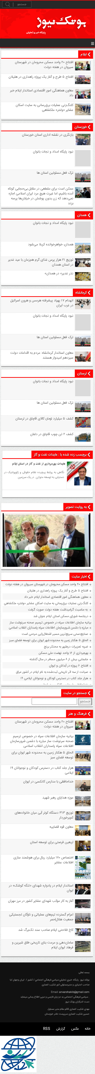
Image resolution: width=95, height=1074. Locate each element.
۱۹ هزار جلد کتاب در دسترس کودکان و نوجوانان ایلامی (54, 678)
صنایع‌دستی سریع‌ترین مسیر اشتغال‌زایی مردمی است (55, 634)
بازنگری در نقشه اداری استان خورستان (47, 135)
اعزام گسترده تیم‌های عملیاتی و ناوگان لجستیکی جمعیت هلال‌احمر (41, 917)
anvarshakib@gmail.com (74, 992)
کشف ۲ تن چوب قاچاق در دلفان (51, 434)
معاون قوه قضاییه (61, 827)
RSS (46, 1029)
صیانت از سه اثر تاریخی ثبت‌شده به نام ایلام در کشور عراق (52, 672)
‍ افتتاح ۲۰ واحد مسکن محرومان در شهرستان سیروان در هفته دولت (43, 65)
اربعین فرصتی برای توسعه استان (51, 842)
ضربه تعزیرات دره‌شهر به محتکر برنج (66, 646)
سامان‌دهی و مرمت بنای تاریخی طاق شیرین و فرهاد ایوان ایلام (42, 945)
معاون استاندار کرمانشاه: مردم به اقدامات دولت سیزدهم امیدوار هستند (41, 355)
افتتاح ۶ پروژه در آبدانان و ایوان (68, 665)
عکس (75, 1029)
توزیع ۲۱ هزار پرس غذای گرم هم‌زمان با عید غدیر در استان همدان (40, 262)
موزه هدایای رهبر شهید (57, 797)
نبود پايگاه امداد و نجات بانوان (53, 151)
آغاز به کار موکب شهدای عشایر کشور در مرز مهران (40, 901)
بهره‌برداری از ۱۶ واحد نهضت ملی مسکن (63, 653)
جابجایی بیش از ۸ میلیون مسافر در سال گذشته (58, 659)
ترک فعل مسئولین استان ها (55, 173)
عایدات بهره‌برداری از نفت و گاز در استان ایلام (38, 463)
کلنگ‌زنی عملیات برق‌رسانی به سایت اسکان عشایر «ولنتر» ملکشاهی (44, 108)
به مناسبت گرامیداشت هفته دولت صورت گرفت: (58, 609)
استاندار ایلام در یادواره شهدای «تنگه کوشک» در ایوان (41, 888)
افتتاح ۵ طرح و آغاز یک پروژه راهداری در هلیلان (41, 77)
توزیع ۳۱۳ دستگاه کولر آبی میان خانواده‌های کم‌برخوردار (44, 815)
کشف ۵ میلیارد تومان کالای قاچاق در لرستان (44, 418)
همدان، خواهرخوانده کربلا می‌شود (50, 244)
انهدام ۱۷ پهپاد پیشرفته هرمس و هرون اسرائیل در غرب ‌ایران (41, 303)
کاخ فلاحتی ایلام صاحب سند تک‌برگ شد (45, 930)
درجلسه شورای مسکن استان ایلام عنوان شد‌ (60, 616)
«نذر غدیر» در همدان (59, 273)
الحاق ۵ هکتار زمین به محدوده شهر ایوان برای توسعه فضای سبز (48, 640)
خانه (87, 1029)
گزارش (60, 1029)
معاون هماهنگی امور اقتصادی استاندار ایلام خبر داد (41, 93)
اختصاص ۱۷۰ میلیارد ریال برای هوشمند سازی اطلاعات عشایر (43, 860)
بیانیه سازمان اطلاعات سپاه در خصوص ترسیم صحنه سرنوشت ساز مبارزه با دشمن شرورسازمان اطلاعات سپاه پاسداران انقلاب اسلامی (50, 625)
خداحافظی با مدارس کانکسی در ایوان (64, 684)
